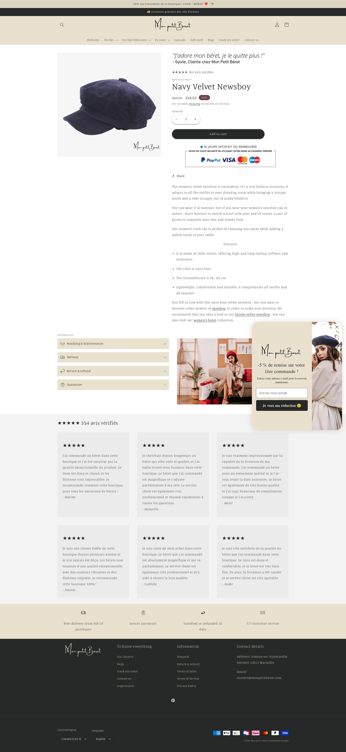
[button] (62, 24)
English (101, 738)
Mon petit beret (259, 740)
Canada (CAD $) (71, 738)
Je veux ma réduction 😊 (282, 405)
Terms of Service (188, 678)
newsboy (219, 308)
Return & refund (188, 664)
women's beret (205, 320)
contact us (124, 678)
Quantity (177, 111)
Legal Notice (125, 685)
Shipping (194, 103)
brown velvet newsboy (252, 314)
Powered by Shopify (278, 740)
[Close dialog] (336, 327)
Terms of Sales (187, 671)
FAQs (120, 664)
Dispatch (183, 656)
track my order (127, 671)
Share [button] (181, 175)
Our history (125, 656)
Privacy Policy (186, 685)
